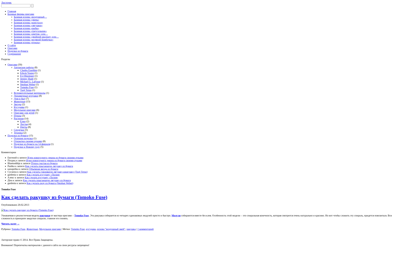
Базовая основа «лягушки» (28, 25)
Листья (24, 124)
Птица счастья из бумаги (44, 163)
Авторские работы (24, 67)
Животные (19, 101)
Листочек (6, 2)
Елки (23, 121)
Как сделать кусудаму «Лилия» (43, 174)
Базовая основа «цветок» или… (31, 34)
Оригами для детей (24, 113)
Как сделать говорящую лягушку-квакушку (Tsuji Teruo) (57, 172)
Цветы (23, 127)
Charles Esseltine (28, 70)
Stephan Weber (27, 84)
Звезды (17, 104)
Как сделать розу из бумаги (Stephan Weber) (50, 183)
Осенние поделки (23, 138)
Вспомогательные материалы (29, 93)
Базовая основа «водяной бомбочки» (33, 39)
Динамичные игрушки (26, 95)
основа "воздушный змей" (111, 229)
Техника (18, 132)
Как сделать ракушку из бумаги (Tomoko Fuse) (54, 197)
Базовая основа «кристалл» (28, 22)
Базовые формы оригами (21, 14)
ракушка (131, 229)
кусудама (91, 229)
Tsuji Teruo (25, 90)
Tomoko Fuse (27, 87)
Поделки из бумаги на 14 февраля (32, 144)
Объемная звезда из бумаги (43, 169)
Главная (12, 11)
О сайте (12, 45)
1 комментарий (145, 229)
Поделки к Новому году (27, 147)
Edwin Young (27, 73)
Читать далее (10, 223)
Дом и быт (19, 98)
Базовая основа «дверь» (26, 19)
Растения (19, 118)
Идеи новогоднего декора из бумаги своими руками (55, 157)
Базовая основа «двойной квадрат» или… (36, 36)
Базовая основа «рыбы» (26, 28)
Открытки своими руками (28, 141)
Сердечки (19, 130)
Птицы (17, 115)
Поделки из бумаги (18, 51)
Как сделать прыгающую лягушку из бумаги (49, 166)
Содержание (14, 54)
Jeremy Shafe (27, 78)
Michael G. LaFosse (30, 81)
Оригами (12, 48)
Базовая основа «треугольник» (30, 31)
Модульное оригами (25, 110)
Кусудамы (19, 107)
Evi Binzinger (27, 76)
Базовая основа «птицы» (27, 42)
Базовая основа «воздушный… (30, 17)
